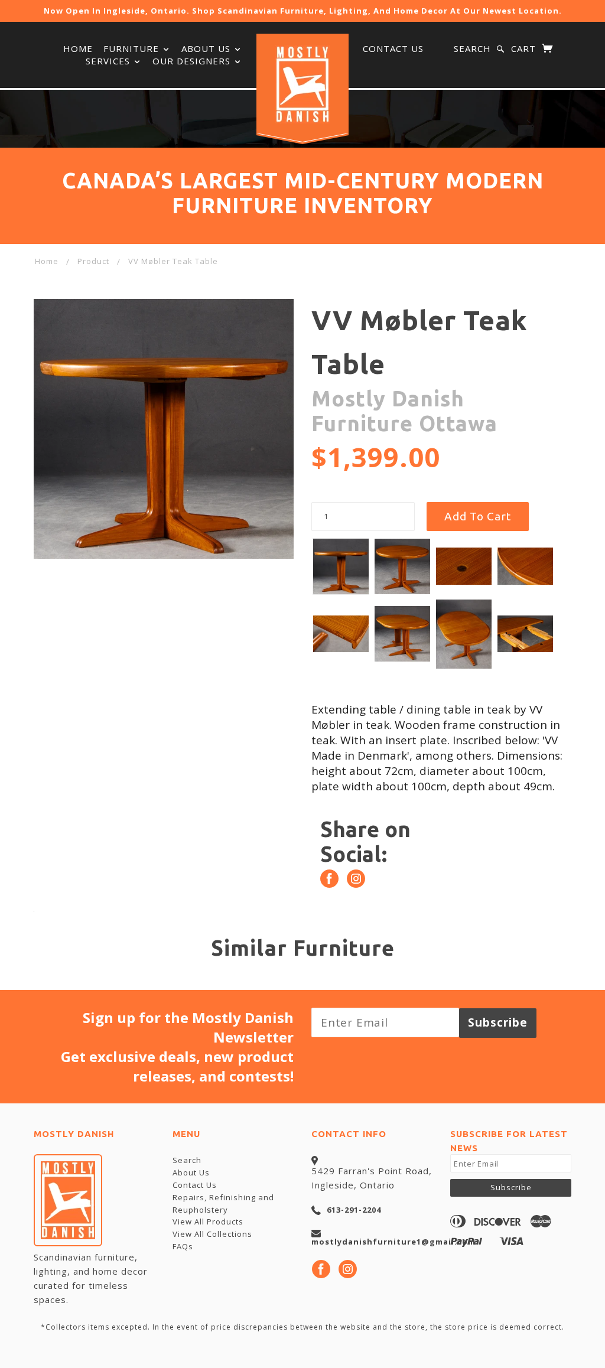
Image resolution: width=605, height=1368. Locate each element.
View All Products (208, 1221)
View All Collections (212, 1234)
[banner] (302, 84)
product (93, 261)
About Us (191, 1172)
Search (472, 48)
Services (109, 61)
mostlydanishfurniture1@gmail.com (393, 1241)
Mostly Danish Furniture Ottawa (404, 410)
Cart (525, 48)
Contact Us (393, 48)
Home (78, 48)
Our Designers (192, 61)
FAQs (183, 1246)
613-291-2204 (354, 1209)
